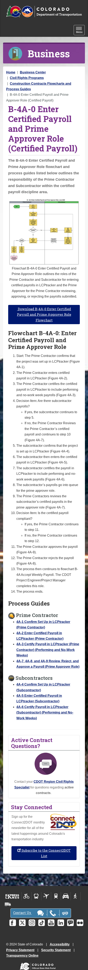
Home (10, 72)
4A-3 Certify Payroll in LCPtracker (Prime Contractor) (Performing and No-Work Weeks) (47, 649)
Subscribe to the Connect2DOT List (46, 853)
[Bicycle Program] (26, 896)
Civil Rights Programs (27, 78)
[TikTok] (41, 923)
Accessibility (60, 944)
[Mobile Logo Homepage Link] (44, 11)
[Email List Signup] (70, 923)
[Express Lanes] (12, 896)
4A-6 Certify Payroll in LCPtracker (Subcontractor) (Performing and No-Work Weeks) (44, 712)
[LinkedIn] (61, 923)
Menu (80, 30)
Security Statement (56, 950)
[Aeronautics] (46, 896)
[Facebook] (13, 923)
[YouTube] (51, 923)
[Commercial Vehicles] (8, 904)
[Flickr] (80, 923)
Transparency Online (22, 955)
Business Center (33, 72)
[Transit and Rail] (36, 896)
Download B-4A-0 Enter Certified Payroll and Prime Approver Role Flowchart (44, 314)
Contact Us (22, 913)
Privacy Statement (20, 950)
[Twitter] (22, 923)
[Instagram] (32, 923)
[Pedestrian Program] (76, 896)
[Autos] (66, 896)
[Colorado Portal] (38, 965)
